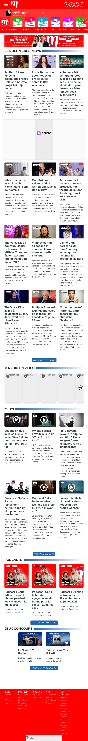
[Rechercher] (76, 4)
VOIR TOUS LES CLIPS (44, 554)
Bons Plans (23, 694)
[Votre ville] (66, 4)
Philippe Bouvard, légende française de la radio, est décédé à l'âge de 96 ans (44, 314)
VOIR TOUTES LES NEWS (44, 360)
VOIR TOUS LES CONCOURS (44, 668)
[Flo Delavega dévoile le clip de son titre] (71, 419)
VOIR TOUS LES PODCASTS (44, 623)
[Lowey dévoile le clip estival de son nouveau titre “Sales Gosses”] (71, 487)
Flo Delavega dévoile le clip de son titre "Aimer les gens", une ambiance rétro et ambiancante (70, 438)
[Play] (3, 20)
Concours (22, 703)
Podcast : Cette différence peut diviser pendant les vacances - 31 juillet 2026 (15, 598)
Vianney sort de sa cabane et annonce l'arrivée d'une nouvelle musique (43, 249)
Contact (7, 694)
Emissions (26, 30)
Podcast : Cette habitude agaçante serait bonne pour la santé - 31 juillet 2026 (42, 599)
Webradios (12, 30)
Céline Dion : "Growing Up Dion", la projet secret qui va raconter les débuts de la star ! (71, 250)
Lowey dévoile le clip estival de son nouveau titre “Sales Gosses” (71, 503)
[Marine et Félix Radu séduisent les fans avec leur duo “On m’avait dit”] (44, 487)
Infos (20, 697)
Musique (63, 30)
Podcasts (75, 30)
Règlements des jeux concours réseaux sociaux (64, 703)
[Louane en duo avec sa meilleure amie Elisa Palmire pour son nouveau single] (16, 419)
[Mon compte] (82, 4)
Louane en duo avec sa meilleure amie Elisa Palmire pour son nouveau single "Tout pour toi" (16, 438)
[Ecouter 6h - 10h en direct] (44, 41)
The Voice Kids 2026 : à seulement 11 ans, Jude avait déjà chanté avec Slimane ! (16, 315)
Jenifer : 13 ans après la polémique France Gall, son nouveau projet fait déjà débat (16, 80)
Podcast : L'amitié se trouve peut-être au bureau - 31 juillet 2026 (71, 596)
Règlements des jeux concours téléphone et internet (64, 727)
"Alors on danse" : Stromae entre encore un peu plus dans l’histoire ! (70, 314)
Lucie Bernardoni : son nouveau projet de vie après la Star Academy (43, 79)
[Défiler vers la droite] (80, 387)
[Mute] (43, 13)
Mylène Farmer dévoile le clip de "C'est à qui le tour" (43, 435)
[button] (13, 387)
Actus (52, 30)
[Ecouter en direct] (71, 4)
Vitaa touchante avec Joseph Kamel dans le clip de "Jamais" (16, 185)
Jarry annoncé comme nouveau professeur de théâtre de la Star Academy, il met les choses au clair (70, 190)
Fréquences (40, 30)
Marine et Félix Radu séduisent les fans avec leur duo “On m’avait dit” (43, 505)
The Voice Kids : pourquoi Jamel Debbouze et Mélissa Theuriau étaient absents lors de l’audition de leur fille (15, 252)
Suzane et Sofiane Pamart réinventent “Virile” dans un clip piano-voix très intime (16, 506)
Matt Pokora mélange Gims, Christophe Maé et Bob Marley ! (44, 185)
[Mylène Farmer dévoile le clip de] (44, 419)
